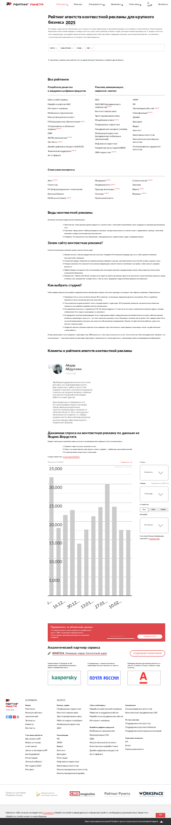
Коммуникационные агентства (72, 770)
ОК (160, 815)
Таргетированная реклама (69, 716)
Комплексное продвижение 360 (141, 713)
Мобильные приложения (102, 731)
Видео (60, 746)
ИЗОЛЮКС (71, 374)
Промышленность (134, 749)
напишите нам (154, 538)
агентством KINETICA (71, 457)
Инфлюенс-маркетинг (68, 762)
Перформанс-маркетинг (69, 709)
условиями (49, 813)
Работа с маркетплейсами (69, 721)
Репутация (62, 758)
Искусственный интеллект (103, 743)
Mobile (163, 509)
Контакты (30, 728)
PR (58, 739)
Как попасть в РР (33, 739)
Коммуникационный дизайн (71, 773)
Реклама (29, 770)
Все (144, 509)
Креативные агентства (67, 766)
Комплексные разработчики (104, 746)
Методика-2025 (33, 766)
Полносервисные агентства (138, 709)
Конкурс (78, 4)
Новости (29, 724)
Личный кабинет (33, 762)
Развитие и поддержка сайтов (104, 713)
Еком (128, 745)
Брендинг (61, 754)
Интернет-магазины (100, 721)
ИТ (126, 742)
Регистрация (31, 758)
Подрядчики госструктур (138, 723)
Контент (61, 750)
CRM (92, 739)
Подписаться (150, 636)
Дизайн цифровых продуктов (104, 750)
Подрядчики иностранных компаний (143, 731)
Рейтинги (30, 709)
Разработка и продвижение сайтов (106, 716)
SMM (59, 743)
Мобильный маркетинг (68, 724)
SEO (59, 728)
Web (153, 509)
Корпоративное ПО (99, 735)
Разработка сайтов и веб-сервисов (106, 709)
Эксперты (163, 4)
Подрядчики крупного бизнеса (140, 727)
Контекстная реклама (67, 713)
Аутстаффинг (96, 754)
